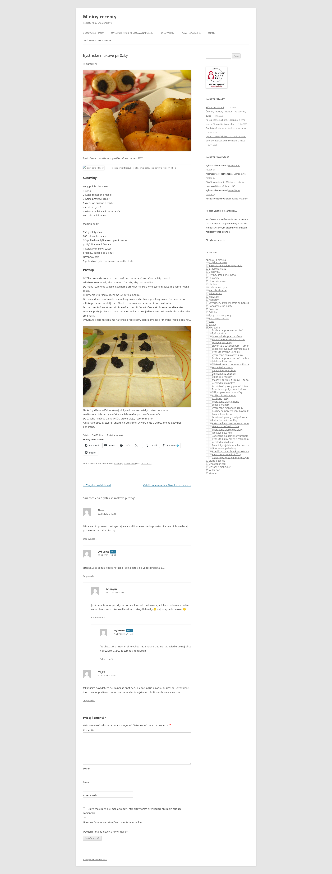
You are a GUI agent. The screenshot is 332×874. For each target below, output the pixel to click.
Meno (86, 768)
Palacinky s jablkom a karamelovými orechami (238, 445)
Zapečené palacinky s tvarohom (230, 435)
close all (222, 259)
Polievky (213, 309)
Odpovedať (89, 538)
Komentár (89, 730)
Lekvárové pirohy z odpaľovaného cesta (234, 417)
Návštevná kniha (191, 32)
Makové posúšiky (222, 342)
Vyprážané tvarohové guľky (227, 407)
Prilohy (213, 312)
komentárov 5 (90, 63)
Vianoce (213, 473)
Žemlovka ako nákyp (223, 382)
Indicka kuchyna (218, 287)
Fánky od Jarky (220, 398)
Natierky (214, 299)
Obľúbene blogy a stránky (98, 40)
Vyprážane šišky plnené (225, 401)
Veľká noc (214, 469)
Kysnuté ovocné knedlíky (226, 351)
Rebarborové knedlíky (224, 420)
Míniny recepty (100, 16)
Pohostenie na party (220, 305)
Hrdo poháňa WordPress (95, 859)
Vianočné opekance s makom (228, 339)
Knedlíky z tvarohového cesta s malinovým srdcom (241, 451)
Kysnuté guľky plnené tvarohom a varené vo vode (240, 438)
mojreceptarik (213, 173)
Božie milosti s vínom (224, 395)
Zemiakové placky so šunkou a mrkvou (226, 128)
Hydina (213, 284)
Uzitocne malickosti (220, 466)
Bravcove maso (217, 268)
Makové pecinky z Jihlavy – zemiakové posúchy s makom (244, 379)
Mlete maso (215, 293)
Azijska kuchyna (218, 262)
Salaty (212, 324)
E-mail (86, 782)
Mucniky (214, 296)
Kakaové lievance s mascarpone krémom (235, 423)
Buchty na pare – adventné (227, 330)
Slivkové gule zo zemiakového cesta (232, 364)
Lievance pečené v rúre (225, 426)
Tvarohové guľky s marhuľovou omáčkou (235, 389)
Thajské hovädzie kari (97, 485)
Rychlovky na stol (219, 318)
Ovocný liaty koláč (225, 186)
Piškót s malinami (215, 107)
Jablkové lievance (222, 361)
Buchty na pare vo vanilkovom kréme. (233, 410)
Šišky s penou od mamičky (227, 392)
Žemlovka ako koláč (223, 441)
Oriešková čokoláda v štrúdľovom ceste (167, 485)
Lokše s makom (220, 404)
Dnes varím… (167, 32)
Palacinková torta (222, 413)
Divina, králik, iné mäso (222, 274)
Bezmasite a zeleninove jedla (225, 265)
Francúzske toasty (222, 367)
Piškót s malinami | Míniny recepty (223, 182)
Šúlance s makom (222, 376)
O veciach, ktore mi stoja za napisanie (132, 32)
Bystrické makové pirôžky (226, 454)
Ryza (211, 321)
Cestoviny (214, 271)
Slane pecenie (217, 460)
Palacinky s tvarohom (224, 370)
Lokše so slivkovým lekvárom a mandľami (235, 348)
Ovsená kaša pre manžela (227, 336)
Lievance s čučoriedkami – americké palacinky (238, 345)
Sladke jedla (130, 463)
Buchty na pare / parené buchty (230, 358)
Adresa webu (90, 795)
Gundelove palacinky (224, 448)
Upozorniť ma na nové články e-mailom (105, 831)
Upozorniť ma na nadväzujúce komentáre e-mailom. (113, 822)
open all (210, 259)
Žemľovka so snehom (224, 373)
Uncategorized (217, 463)
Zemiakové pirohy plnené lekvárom (232, 386)
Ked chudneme (218, 290)
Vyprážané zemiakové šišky (227, 354)
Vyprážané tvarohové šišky (227, 429)
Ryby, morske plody (220, 315)
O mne (211, 32)
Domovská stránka (93, 32)
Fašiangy (118, 463)
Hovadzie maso (217, 281)
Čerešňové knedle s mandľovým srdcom (235, 457)
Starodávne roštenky (237, 198)
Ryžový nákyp (219, 333)
